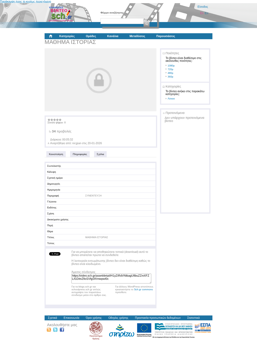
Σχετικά (52, 317)
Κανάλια (112, 36)
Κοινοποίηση (56, 154)
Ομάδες (91, 36)
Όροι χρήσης (94, 317)
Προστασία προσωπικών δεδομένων (158, 317)
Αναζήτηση (150, 19)
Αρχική (53, 37)
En (206, 13)
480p (170, 73)
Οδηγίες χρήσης (118, 317)
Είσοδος (203, 6)
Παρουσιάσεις (165, 36)
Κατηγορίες (67, 36)
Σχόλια (100, 154)
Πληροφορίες (80, 154)
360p (170, 76)
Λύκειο (171, 98)
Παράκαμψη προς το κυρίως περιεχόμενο (25, 1)
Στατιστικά (193, 317)
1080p (171, 65)
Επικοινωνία (71, 317)
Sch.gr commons (143, 289)
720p (170, 69)
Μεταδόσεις (137, 36)
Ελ (202, 13)
